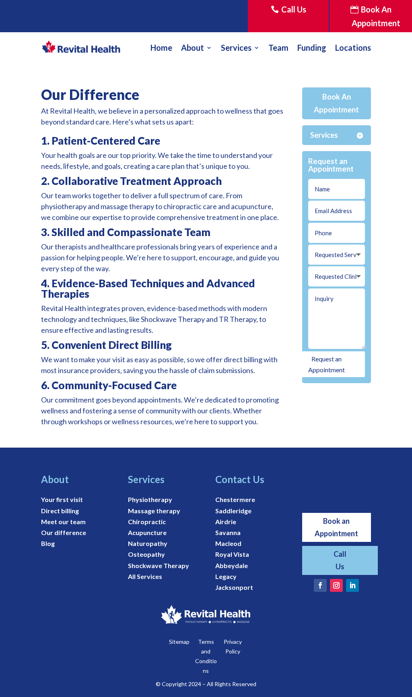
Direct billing (60, 510)
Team (278, 47)
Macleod (228, 543)
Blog (48, 543)
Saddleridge (233, 510)
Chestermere (235, 499)
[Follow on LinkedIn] (352, 585)
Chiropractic (147, 521)
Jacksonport (234, 587)
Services (236, 47)
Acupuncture (147, 532)
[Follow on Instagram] (336, 585)
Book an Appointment (336, 527)
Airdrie (225, 521)
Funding (311, 47)
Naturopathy (147, 543)
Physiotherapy (150, 499)
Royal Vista (232, 554)
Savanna (228, 532)
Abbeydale (231, 565)
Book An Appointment (376, 16)
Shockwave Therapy (158, 565)
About (192, 47)
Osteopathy (146, 554)
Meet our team (63, 521)
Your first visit (62, 499)
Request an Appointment (326, 364)
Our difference (63, 532)
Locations (353, 47)
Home (161, 47)
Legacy (226, 576)
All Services (145, 576)
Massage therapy (154, 510)
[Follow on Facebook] (320, 585)
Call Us (293, 9)
